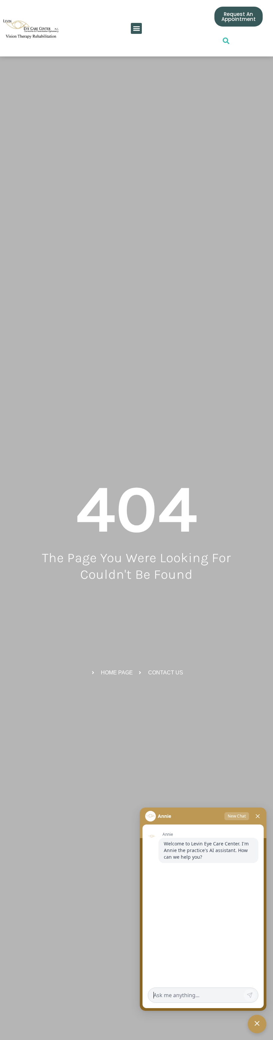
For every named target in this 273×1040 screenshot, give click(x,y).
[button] (136, 28)
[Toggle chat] (257, 1024)
